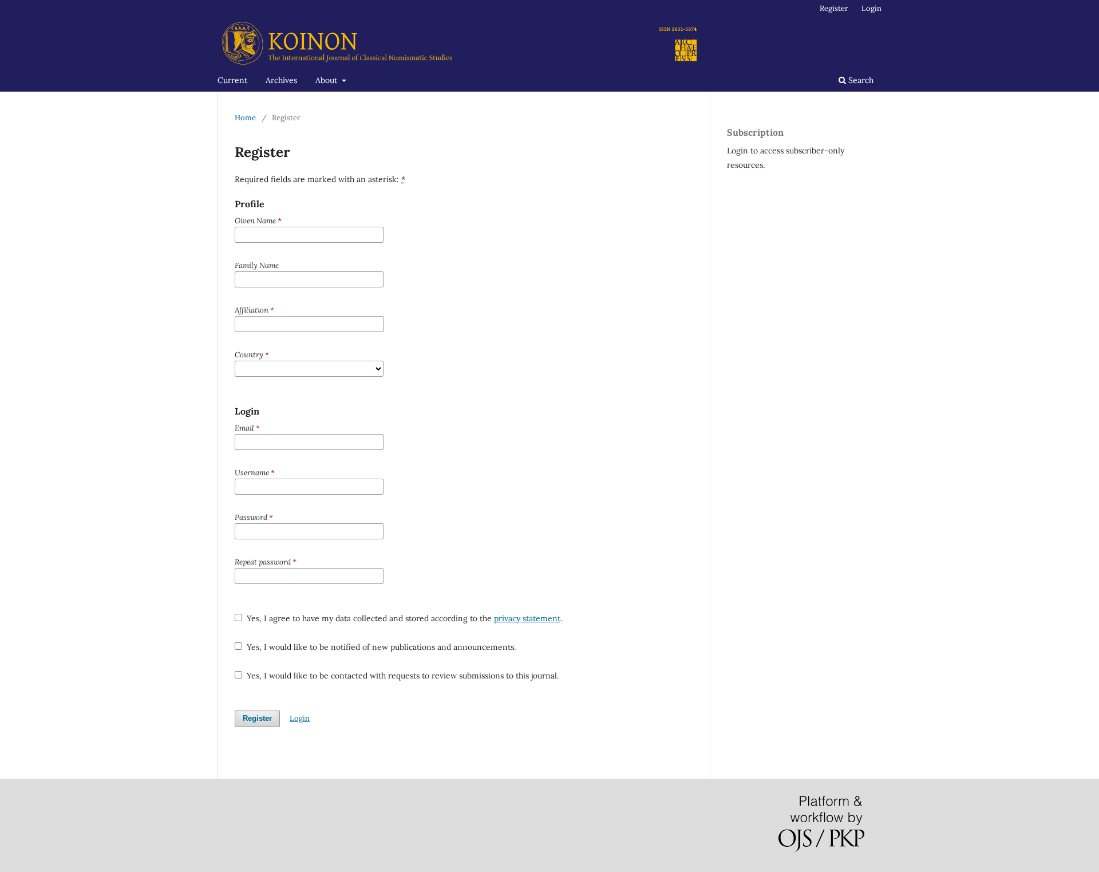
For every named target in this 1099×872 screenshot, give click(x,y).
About (327, 80)
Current (232, 80)
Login (871, 8)
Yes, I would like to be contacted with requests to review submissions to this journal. (401, 675)
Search (859, 80)
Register (834, 8)
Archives (281, 80)
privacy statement (527, 618)
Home (245, 118)
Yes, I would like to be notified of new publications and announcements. (380, 647)
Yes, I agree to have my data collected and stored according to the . (403, 618)
